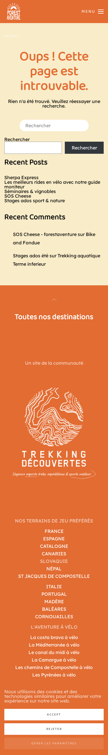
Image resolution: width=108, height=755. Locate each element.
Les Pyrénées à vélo (54, 675)
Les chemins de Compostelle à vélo (54, 667)
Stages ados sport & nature (34, 200)
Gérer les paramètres (54, 743)
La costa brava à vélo (54, 637)
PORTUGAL (54, 594)
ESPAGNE (54, 539)
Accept (54, 714)
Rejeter (54, 729)
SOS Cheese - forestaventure (45, 234)
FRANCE (54, 531)
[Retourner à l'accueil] (13, 11)
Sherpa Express (21, 177)
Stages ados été (30, 255)
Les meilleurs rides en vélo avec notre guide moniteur (52, 184)
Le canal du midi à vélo (54, 652)
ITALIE (54, 586)
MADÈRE (54, 601)
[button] (90, 12)
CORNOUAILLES (54, 616)
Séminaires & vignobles (30, 191)
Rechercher (17, 139)
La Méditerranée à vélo (54, 645)
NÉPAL (54, 569)
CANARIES (54, 554)
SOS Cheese (17, 196)
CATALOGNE (54, 546)
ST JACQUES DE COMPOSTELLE (54, 576)
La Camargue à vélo (54, 660)
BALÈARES (54, 609)
